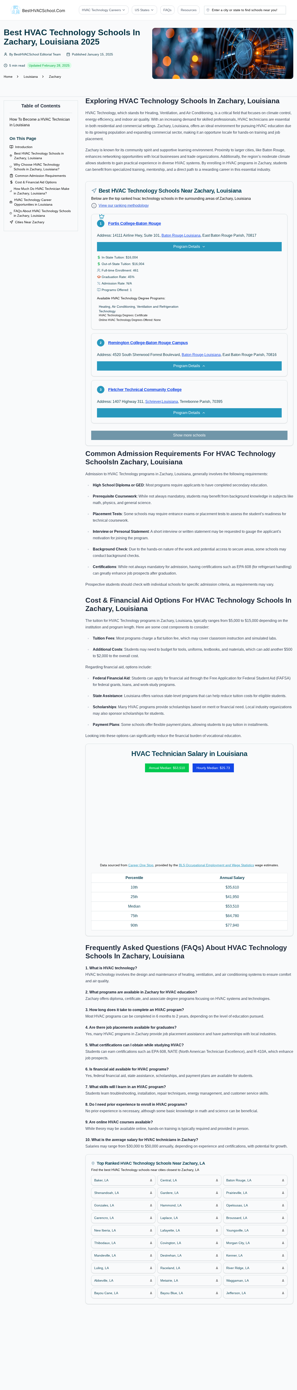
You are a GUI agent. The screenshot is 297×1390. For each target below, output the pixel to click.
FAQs (167, 10)
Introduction (23, 147)
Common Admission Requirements (40, 176)
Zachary (55, 76)
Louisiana (31, 76)
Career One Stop (140, 865)
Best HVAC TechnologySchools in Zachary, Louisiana (39, 156)
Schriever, (153, 402)
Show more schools (189, 435)
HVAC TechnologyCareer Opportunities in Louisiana (33, 202)
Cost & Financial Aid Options (36, 182)
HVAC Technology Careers (101, 10)
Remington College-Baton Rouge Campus (148, 342)
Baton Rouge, (172, 235)
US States (142, 10)
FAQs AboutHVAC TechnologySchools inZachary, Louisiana (42, 213)
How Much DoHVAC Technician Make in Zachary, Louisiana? (41, 191)
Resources (189, 10)
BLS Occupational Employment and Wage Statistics (216, 865)
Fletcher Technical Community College (145, 389)
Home (8, 76)
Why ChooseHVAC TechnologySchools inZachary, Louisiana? (37, 167)
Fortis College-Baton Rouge (134, 223)
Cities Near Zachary (29, 222)
